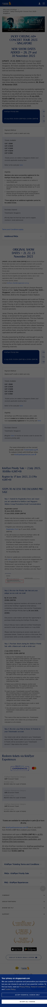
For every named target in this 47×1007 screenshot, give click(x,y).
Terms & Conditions (38, 987)
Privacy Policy (24, 987)
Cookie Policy (10, 989)
